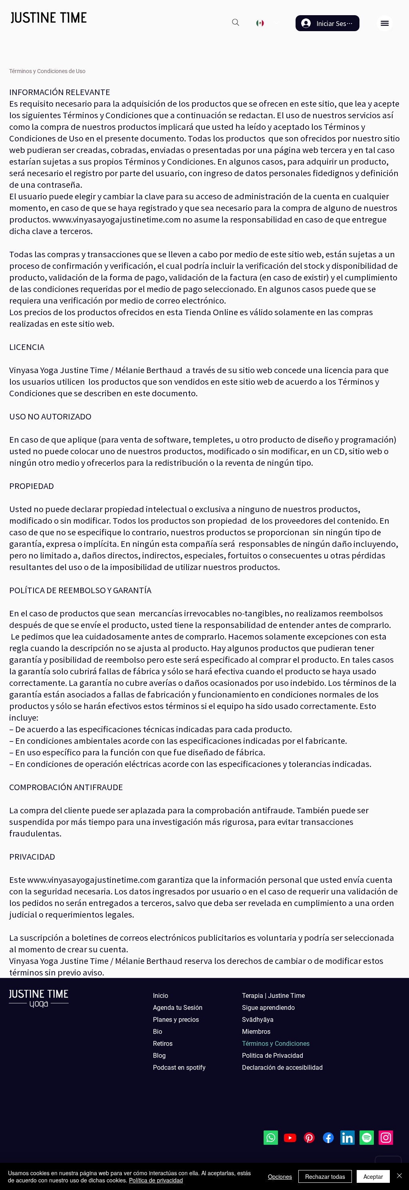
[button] (385, 23)
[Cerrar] (399, 1176)
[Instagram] (386, 1137)
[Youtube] (290, 1137)
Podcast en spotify (179, 1067)
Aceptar (373, 1176)
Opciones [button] (280, 1176)
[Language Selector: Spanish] (267, 23)
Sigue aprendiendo (268, 1007)
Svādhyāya (258, 1019)
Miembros (256, 1031)
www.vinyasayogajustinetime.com (116, 219)
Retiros (163, 1043)
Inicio (160, 995)
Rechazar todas (325, 1176)
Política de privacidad (156, 1180)
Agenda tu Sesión (178, 1007)
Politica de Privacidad (272, 1055)
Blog (159, 1055)
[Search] (235, 22)
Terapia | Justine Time (273, 995)
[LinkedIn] (347, 1137)
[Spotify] (366, 1137)
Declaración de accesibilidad (278, 1067)
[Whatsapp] (271, 1137)
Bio (157, 1031)
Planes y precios (176, 1019)
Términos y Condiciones (276, 1043)
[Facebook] (328, 1137)
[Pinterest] (309, 1137)
